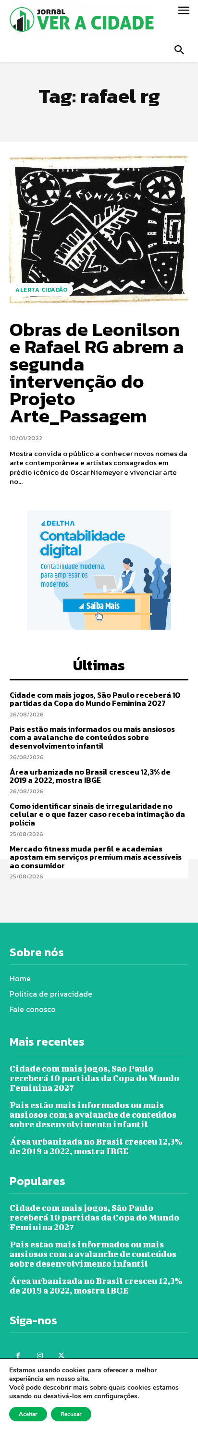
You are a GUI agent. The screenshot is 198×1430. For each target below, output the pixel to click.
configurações (115, 1396)
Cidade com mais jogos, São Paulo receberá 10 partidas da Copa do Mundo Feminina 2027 (95, 699)
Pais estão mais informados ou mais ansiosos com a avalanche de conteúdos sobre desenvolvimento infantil (92, 737)
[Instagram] (39, 1355)
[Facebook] (18, 1355)
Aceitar (28, 1414)
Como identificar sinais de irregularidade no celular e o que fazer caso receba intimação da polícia (97, 814)
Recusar (71, 1414)
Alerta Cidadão (41, 289)
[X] (61, 1355)
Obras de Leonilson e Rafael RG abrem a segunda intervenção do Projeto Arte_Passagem (97, 372)
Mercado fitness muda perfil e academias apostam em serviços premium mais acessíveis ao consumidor (96, 857)
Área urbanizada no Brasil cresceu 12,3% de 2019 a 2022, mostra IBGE (90, 776)
